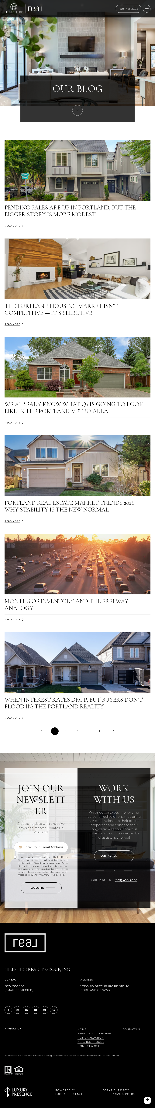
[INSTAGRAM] (17, 1010)
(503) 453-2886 (128, 8)
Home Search (88, 1046)
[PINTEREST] (44, 1010)
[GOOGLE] (53, 1010)
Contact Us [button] (131, 1029)
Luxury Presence (69, 1094)
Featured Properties (95, 1033)
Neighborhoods (91, 1041)
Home (82, 1029)
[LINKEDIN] (26, 1010)
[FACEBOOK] (8, 1010)
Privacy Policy (57, 874)
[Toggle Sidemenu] (146, 9)
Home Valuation (91, 1037)
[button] (114, 855)
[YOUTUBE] (35, 1010)
